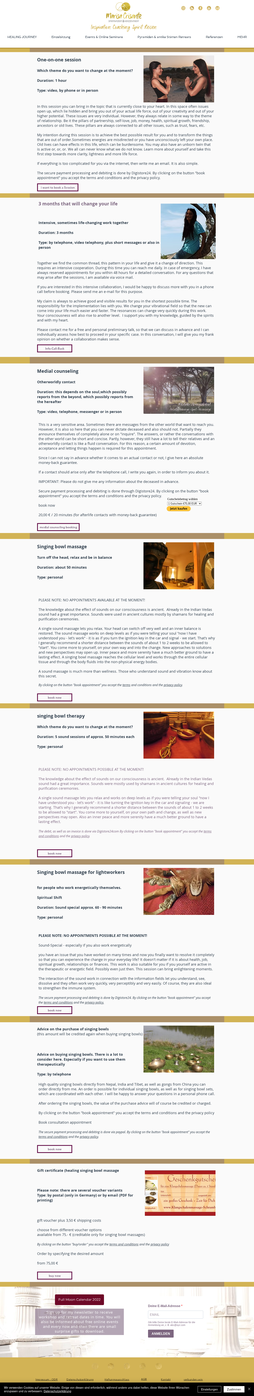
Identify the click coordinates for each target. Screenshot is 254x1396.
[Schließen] (249, 1389)
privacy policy (173, 685)
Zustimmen (234, 1389)
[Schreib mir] (158, 1366)
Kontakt (166, 1379)
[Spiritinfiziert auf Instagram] (183, 8)
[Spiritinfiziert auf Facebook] (200, 8)
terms (126, 685)
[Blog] (192, 8)
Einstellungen (209, 1389)
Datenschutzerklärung (57, 1391)
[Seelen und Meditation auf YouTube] (209, 8)
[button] (54, 697)
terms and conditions (58, 1002)
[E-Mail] (217, 8)
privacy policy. (94, 1002)
